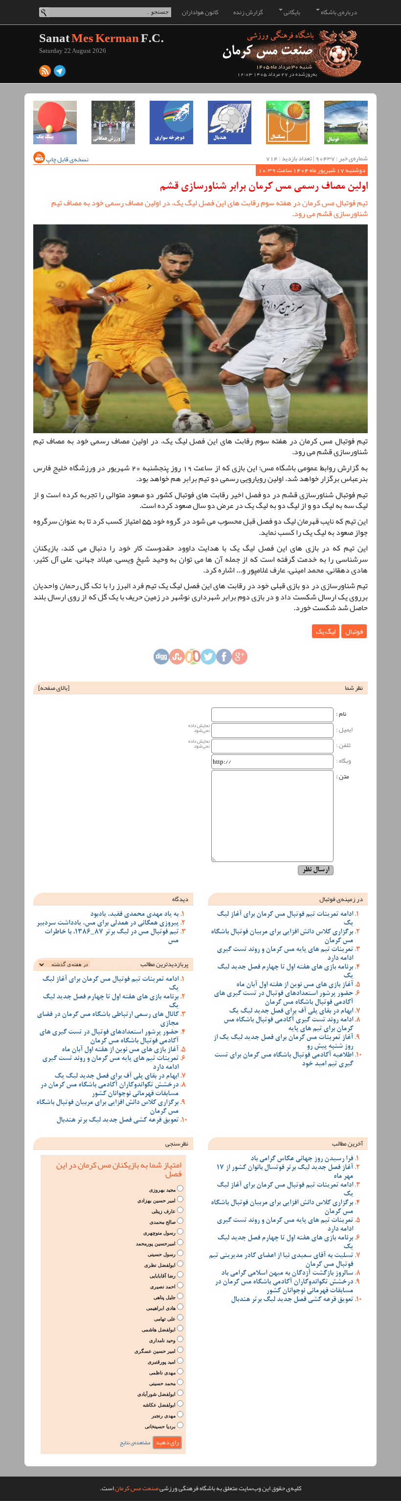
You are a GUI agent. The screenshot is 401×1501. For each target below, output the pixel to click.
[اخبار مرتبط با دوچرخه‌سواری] (171, 122)
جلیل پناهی (164, 1297)
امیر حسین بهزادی (156, 1200)
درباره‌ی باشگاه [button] (338, 12)
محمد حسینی (162, 1383)
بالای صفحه (53, 688)
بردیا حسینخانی (160, 1426)
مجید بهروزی (162, 1189)
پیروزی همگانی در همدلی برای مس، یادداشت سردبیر (107, 923)
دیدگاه (180, 899)
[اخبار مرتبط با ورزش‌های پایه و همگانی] (113, 122)
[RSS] (45, 73)
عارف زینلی (163, 1211)
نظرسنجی (176, 1143)
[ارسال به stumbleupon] (177, 659)
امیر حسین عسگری (155, 1351)
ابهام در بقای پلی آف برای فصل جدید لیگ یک (291, 1011)
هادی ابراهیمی (161, 1308)
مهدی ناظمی (162, 1372)
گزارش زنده (248, 12)
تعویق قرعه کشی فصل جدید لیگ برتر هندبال (117, 1121)
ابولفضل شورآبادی (156, 1394)
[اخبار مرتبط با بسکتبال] (288, 122)
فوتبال (354, 631)
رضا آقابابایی (162, 1276)
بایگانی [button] (291, 12)
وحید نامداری (162, 1340)
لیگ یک (325, 631)
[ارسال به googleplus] (239, 659)
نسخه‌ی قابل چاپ (67, 159)
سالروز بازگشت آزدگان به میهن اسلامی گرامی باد (287, 1274)
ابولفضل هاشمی (158, 1329)
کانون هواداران (200, 12)
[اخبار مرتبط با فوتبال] (346, 122)
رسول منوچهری (159, 1233)
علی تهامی (165, 1319)
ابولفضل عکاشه (159, 1405)
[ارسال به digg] (161, 659)
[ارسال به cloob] (192, 659)
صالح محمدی (162, 1222)
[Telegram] (60, 73)
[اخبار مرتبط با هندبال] (229, 122)
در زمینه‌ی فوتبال (341, 899)
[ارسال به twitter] (208, 659)
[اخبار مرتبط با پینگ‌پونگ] (55, 122)
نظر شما (354, 688)
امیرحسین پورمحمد (155, 1243)
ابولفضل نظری (160, 1265)
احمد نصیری (163, 1286)
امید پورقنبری (161, 1362)
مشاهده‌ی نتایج (135, 1442)
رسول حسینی (161, 1254)
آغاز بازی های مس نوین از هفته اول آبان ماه (294, 985)
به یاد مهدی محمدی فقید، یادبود (134, 915)
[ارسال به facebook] (224, 659)
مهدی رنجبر (163, 1415)
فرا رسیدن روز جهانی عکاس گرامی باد (301, 1159)
